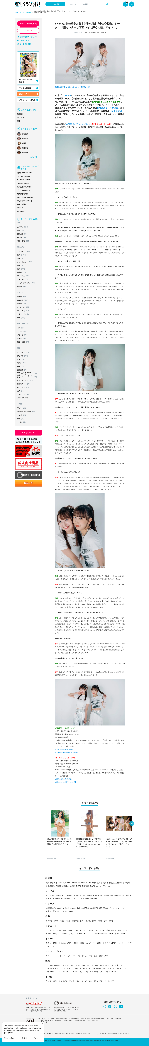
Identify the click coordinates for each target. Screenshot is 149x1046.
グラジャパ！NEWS (27, 100)
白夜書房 (85, 886)
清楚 (21, 318)
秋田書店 (49, 883)
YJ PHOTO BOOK (23, 176)
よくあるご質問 (25, 44)
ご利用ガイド (24, 40)
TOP (16, 13)
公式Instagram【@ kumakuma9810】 (67, 752)
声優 (21, 366)
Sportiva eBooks (23, 183)
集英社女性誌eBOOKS (55, 899)
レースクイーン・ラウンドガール (27, 373)
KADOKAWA (72, 883)
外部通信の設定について (84, 1033)
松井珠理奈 (102, 108)
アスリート (23, 394)
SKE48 (68, 95)
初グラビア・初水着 (26, 412)
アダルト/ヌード (22, 398)
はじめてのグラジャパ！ (28, 37)
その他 (21, 422)
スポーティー (24, 279)
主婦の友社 (119, 883)
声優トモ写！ (21, 204)
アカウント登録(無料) (28, 23)
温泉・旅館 (23, 342)
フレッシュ (23, 276)
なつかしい (23, 307)
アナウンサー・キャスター (27, 376)
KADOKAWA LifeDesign (87, 883)
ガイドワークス (60, 883)
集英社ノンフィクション (74, 899)
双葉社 (92, 886)
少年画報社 (50, 886)
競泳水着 (22, 234)
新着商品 (20, 114)
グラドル (23, 352)
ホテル (21, 338)
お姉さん (23, 300)
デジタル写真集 (25, 88)
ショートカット (25, 262)
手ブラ (22, 408)
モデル (22, 363)
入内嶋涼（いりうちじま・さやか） (78, 124)
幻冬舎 (105, 883)
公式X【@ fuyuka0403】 (63, 779)
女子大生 (22, 370)
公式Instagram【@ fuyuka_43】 (66, 782)
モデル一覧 (33, 157)
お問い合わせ (112, 1033)
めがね (22, 237)
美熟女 (22, 304)
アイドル (23, 356)
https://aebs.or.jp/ (43, 1022)
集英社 (112, 883)
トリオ (21, 331)
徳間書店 (65, 886)
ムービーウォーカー (104, 886)
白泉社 (78, 886)
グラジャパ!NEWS (26, 13)
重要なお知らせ (28, 433)
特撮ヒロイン (24, 384)
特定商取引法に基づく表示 (64, 1033)
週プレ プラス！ (25, 94)
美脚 (21, 265)
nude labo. (21, 211)
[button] (131, 823)
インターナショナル (26, 283)
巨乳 (22, 255)
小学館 (127, 883)
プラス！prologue (23, 190)
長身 (21, 269)
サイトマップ (124, 1033)
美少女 (22, 297)
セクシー (23, 314)
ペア (21, 328)
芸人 (21, 391)
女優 (21, 359)
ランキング (21, 117)
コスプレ (23, 227)
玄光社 (99, 883)
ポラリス (20, 208)
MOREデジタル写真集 (104, 895)
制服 (21, 230)
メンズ (22, 415)
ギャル (21, 286)
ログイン (28, 30)
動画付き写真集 (22, 194)
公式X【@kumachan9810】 (64, 749)
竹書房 (58, 886)
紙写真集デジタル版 (24, 187)
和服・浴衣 (23, 241)
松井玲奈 (114, 108)
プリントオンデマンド (24, 201)
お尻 (21, 258)
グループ (22, 335)
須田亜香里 (116, 111)
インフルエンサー (26, 380)
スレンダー (24, 251)
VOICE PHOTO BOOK (25, 197)
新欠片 (72, 886)
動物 (21, 419)
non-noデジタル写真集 (122, 895)
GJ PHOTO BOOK (23, 180)
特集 (18, 121)
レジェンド (23, 387)
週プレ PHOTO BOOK (24, 173)
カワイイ (23, 311)
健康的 (22, 272)
